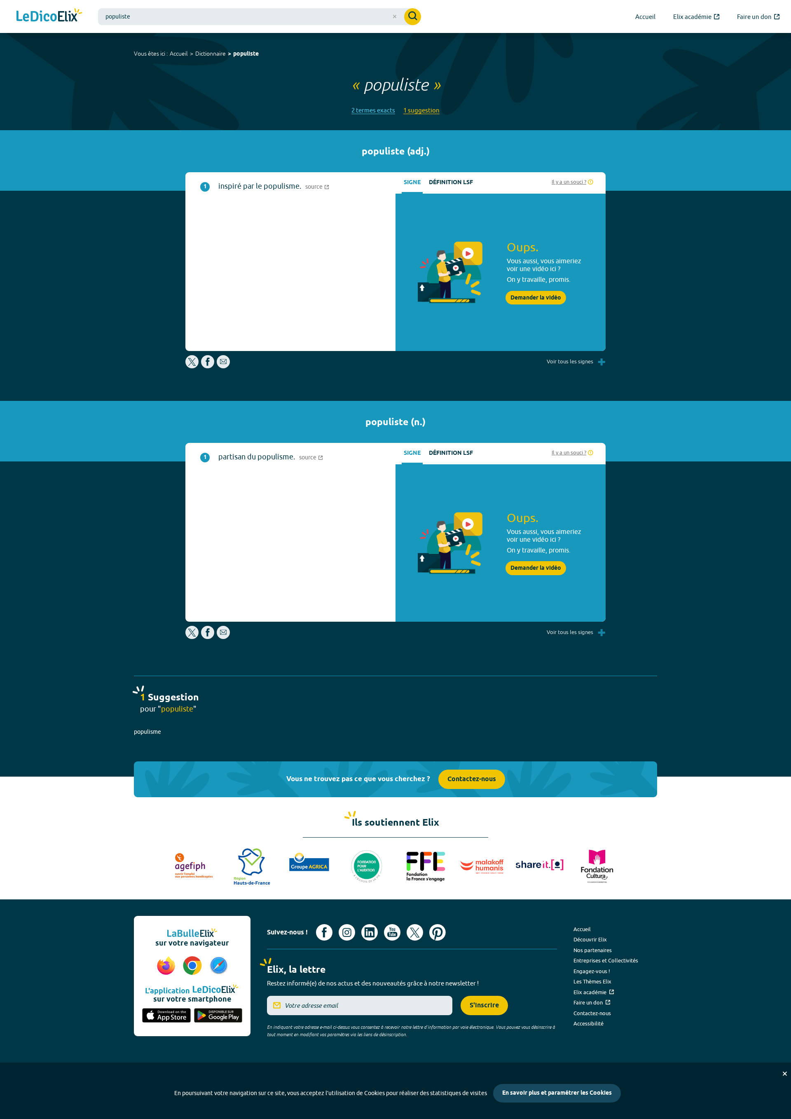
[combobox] (259, 16)
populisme (147, 731)
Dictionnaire (210, 53)
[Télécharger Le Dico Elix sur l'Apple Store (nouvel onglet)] (166, 1016)
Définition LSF (451, 183)
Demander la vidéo (535, 298)
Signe (412, 183)
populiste (246, 54)
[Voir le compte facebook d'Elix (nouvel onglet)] (324, 932)
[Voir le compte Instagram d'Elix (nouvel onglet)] (347, 932)
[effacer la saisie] (394, 16)
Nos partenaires (592, 950)
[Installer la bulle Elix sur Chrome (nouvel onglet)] (193, 966)
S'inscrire (484, 1005)
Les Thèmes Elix (592, 981)
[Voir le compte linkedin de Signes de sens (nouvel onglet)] (369, 932)
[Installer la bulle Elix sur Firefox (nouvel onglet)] (167, 966)
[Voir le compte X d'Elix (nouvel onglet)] (415, 932)
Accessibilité (588, 1023)
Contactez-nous (471, 779)
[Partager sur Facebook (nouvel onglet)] (207, 366)
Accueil (179, 53)
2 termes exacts (373, 110)
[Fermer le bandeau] (785, 1073)
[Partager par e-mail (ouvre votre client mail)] (223, 366)
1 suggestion (421, 110)
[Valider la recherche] (412, 16)
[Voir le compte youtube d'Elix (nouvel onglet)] (392, 932)
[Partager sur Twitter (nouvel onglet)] (192, 366)
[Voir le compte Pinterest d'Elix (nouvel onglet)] (437, 932)
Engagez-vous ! (591, 971)
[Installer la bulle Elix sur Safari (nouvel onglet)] (218, 966)
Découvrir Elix (590, 939)
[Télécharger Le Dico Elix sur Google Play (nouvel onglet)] (218, 1016)
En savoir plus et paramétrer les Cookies (557, 1093)
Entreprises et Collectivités (605, 960)
